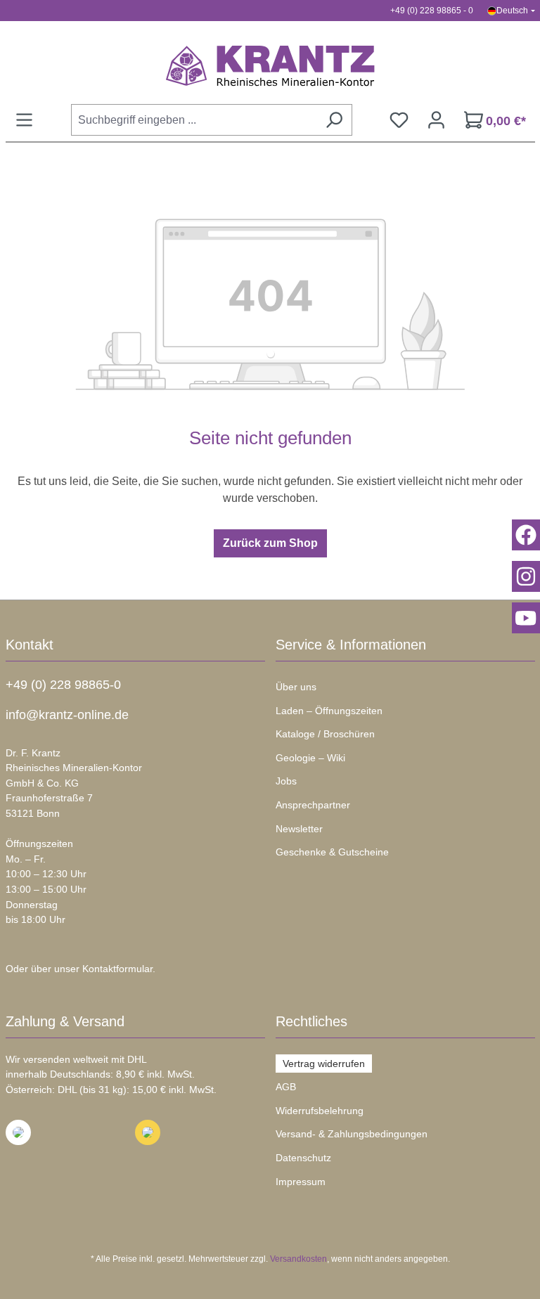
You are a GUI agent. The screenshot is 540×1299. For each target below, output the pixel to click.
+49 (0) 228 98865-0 (63, 685)
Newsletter (299, 828)
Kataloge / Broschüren (325, 733)
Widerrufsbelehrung (320, 1110)
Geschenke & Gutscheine (332, 852)
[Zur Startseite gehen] (270, 65)
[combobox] (193, 120)
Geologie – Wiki (310, 757)
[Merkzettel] (399, 120)
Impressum (301, 1181)
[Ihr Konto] (436, 120)
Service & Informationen (351, 644)
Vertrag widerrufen (324, 1063)
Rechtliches (311, 1021)
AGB (286, 1086)
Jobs (286, 781)
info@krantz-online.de (67, 715)
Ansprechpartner (313, 804)
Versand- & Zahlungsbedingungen (352, 1133)
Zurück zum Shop (270, 543)
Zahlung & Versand (65, 1021)
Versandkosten (298, 1259)
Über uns (296, 686)
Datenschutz (303, 1157)
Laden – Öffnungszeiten (329, 710)
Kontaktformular (117, 968)
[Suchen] (334, 120)
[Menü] (24, 120)
